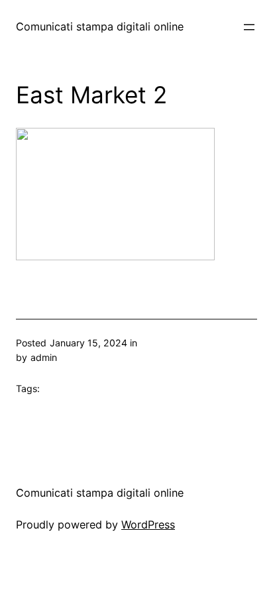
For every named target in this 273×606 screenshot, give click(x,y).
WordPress (148, 524)
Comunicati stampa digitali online (100, 26)
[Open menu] (249, 27)
